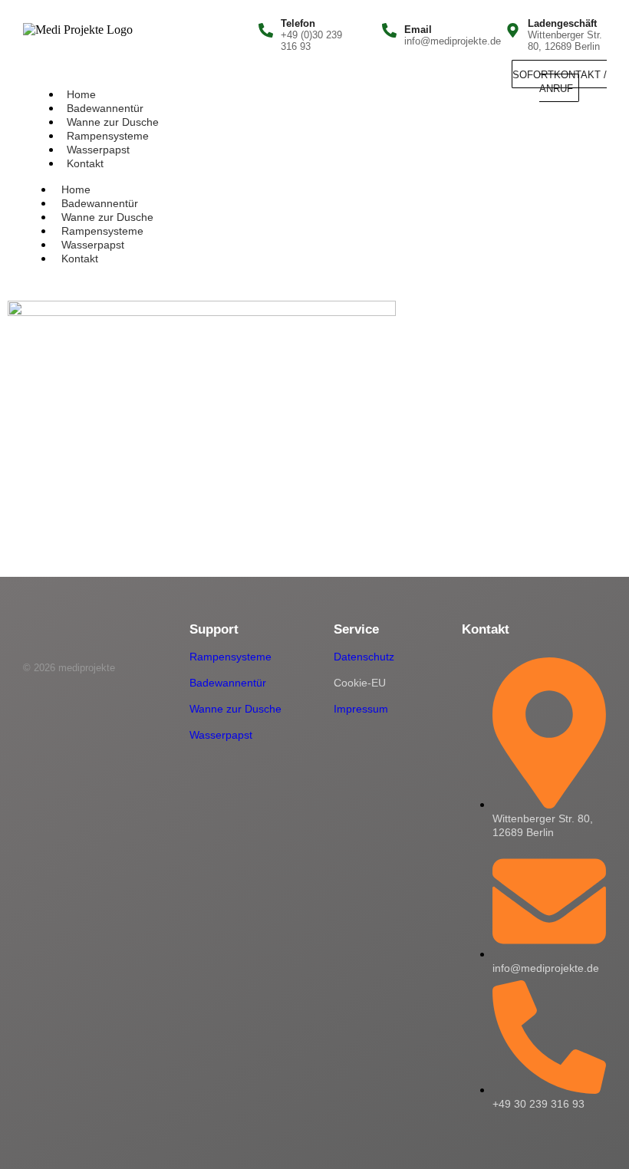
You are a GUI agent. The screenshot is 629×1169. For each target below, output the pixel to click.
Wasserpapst (98, 149)
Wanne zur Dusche (113, 122)
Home (81, 94)
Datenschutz (364, 656)
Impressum (361, 709)
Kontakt (85, 163)
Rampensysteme (108, 136)
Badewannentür (105, 108)
